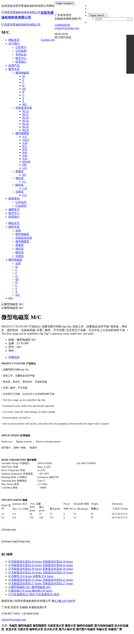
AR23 (25, 139)
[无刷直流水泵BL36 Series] (25, 568)
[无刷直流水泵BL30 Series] (25, 572)
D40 (24, 155)
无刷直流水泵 (23, 107)
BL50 (25, 130)
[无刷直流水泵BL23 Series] (25, 579)
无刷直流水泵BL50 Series (57, 561)
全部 (18, 230)
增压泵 (19, 178)
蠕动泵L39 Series (42, 590)
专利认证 (21, 54)
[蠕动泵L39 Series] (20, 590)
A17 (24, 136)
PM (24, 164)
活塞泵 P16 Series (43, 576)
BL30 (25, 117)
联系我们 (21, 61)
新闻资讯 (14, 198)
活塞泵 (19, 191)
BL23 (25, 111)
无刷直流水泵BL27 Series (57, 583)
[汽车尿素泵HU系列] (22, 594)
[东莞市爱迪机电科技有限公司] (20, 12)
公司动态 (21, 202)
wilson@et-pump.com (67, 28)
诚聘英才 (14, 209)
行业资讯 (21, 205)
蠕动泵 (19, 184)
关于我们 (14, 43)
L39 (24, 188)
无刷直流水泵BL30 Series (57, 572)
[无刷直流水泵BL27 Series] (25, 583)
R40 (24, 152)
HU (24, 174)
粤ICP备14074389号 (64, 600)
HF (24, 88)
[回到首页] (130, 70)
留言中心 (21, 58)
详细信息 (14, 357)
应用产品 (14, 65)
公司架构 (21, 50)
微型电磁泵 (22, 72)
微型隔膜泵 (22, 133)
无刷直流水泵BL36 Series (57, 568)
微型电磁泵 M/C (41, 587)
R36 (24, 149)
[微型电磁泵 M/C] (20, 587)
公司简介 (21, 47)
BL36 (25, 120)
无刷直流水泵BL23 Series (57, 579)
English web (48, 39)
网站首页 (14, 39)
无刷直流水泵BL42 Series (57, 565)
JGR (24, 158)
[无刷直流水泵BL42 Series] (25, 565)
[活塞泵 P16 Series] (20, 576)
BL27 (25, 114)
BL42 (25, 123)
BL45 (25, 126)
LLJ (24, 168)
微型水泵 (14, 69)
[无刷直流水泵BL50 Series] (25, 561)
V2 (24, 181)
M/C (24, 104)
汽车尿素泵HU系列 (47, 594)
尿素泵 (19, 171)
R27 (24, 146)
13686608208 (62, 24)
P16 (24, 195)
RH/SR (26, 161)
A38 (24, 143)
